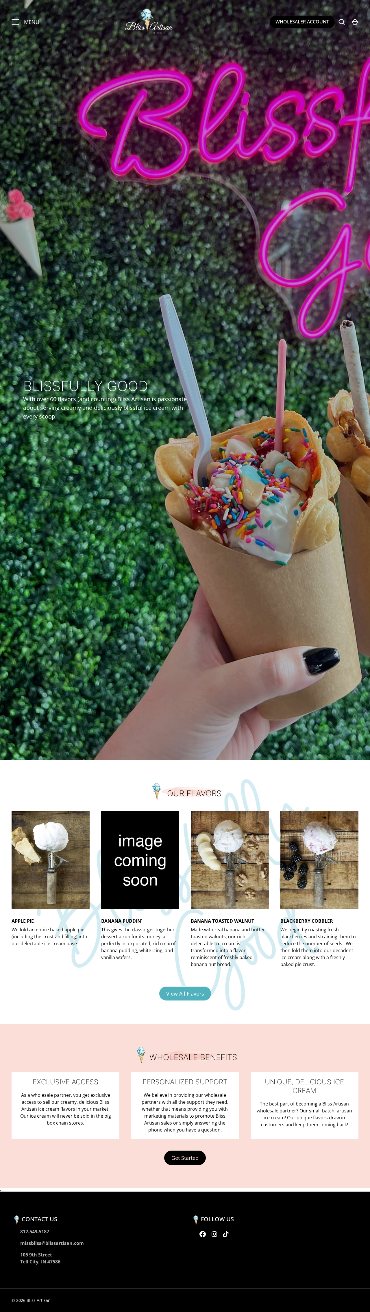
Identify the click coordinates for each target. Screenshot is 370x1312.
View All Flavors (185, 993)
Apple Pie (23, 921)
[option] (185, 380)
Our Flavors (194, 793)
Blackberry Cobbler (306, 921)
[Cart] (355, 22)
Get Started (185, 1157)
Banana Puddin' (121, 921)
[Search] (341, 22)
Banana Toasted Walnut (222, 921)
